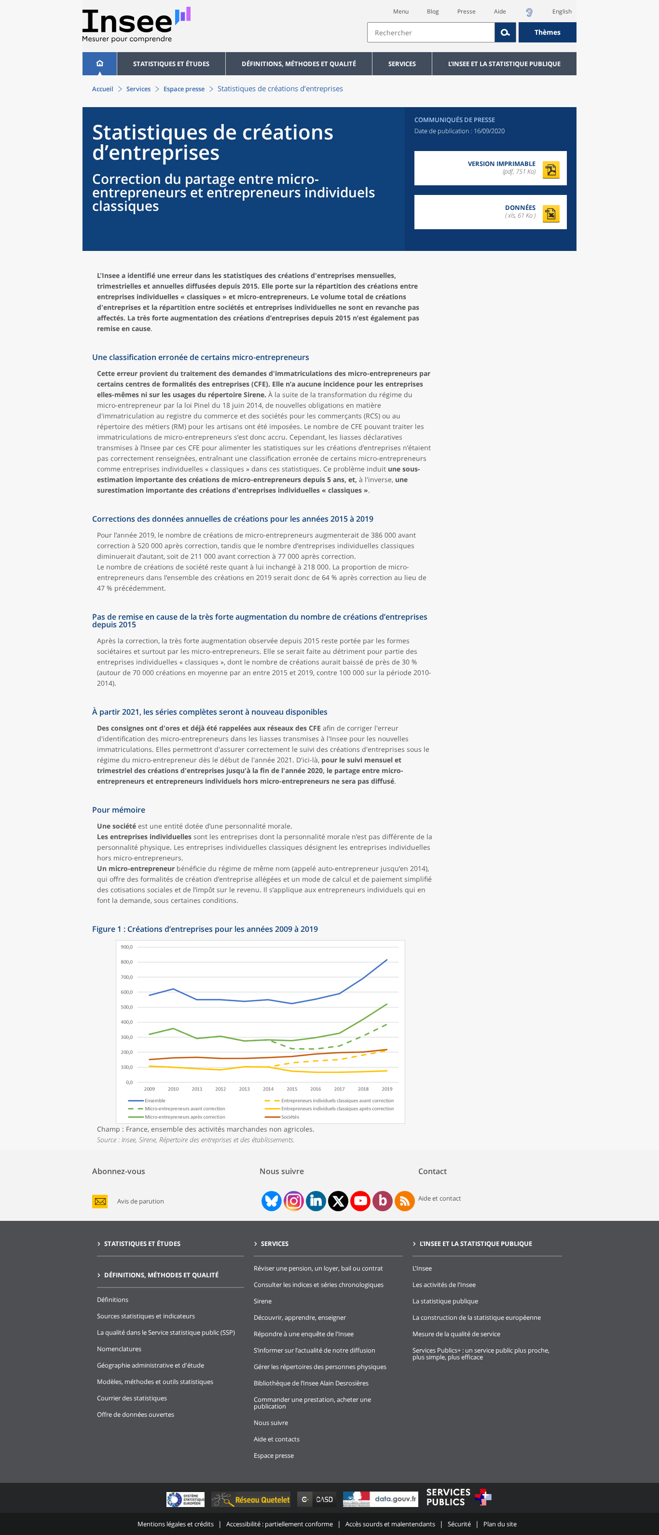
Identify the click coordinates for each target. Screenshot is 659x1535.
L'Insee (422, 1268)
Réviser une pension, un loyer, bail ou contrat (318, 1268)
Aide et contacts (277, 1439)
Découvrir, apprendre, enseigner (300, 1317)
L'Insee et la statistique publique (504, 63)
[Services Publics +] (459, 1506)
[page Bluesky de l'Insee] (271, 1201)
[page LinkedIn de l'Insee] (316, 1201)
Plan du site (500, 1524)
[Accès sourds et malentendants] (529, 15)
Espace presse (184, 88)
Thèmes (548, 32)
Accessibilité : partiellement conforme (279, 1524)
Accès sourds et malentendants (390, 1524)
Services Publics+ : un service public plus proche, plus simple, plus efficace (480, 1353)
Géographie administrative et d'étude (150, 1365)
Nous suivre (271, 1422)
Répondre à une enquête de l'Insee (304, 1333)
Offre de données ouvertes (135, 1414)
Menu (401, 11)
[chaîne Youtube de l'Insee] (360, 1201)
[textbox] (431, 32)
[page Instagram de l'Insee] (293, 1201)
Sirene (263, 1301)
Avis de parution (140, 1201)
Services (402, 63)
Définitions (112, 1299)
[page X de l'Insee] (338, 1201)
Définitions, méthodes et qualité (299, 63)
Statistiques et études (171, 63)
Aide (500, 11)
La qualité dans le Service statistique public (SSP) (166, 1332)
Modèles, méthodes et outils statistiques (155, 1381)
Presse (466, 11)
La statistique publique (445, 1301)
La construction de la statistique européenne (476, 1317)
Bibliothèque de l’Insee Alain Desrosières (311, 1383)
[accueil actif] (99, 63)
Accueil (102, 88)
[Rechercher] (505, 32)
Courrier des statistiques (132, 1398)
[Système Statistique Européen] (186, 1506)
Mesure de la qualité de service (456, 1333)
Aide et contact (439, 1198)
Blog (433, 11)
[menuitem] (99, 63)
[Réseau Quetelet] (251, 1506)
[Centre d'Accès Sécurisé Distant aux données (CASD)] (317, 1506)
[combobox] (472, 32)
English (562, 11)
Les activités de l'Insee (444, 1284)
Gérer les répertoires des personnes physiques (320, 1366)
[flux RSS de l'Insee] (405, 1201)
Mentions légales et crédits (175, 1524)
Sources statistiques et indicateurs (146, 1316)
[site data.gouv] (381, 1506)
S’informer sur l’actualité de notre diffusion (314, 1350)
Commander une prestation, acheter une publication (312, 1403)
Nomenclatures (119, 1348)
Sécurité (459, 1524)
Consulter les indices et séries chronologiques (319, 1284)
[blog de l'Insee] (382, 1201)
